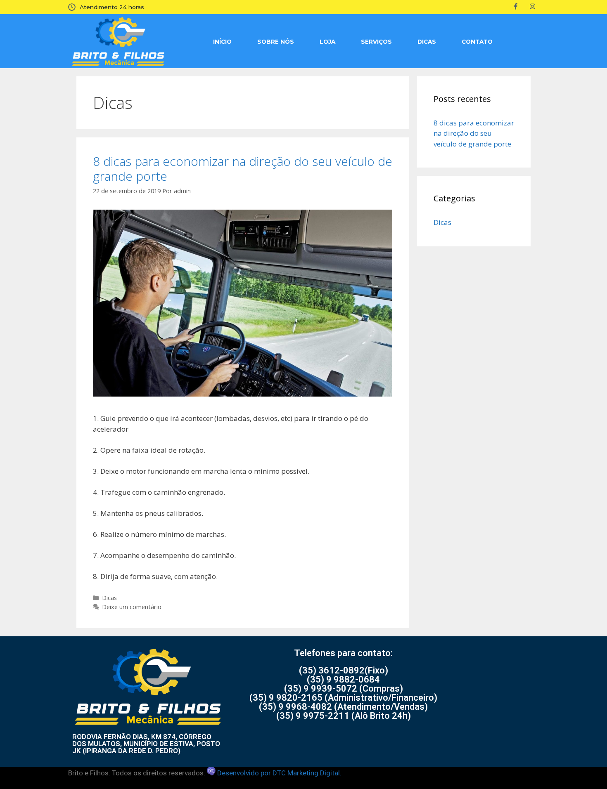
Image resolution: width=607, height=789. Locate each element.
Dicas (426, 41)
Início (222, 41)
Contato (477, 41)
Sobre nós (275, 41)
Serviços (376, 41)
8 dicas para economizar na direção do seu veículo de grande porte (242, 168)
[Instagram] (532, 6)
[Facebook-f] (516, 6)
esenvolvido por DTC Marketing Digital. (281, 773)
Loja (327, 41)
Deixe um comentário (131, 607)
